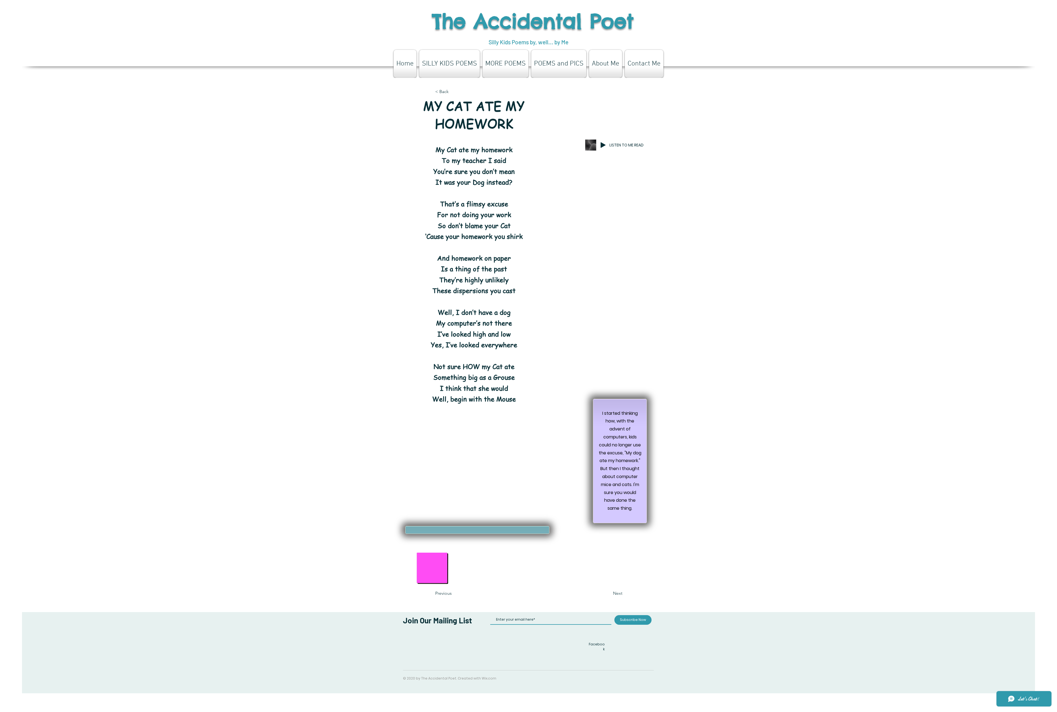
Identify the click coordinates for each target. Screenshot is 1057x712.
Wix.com (489, 678)
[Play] (603, 145)
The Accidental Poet (533, 21)
